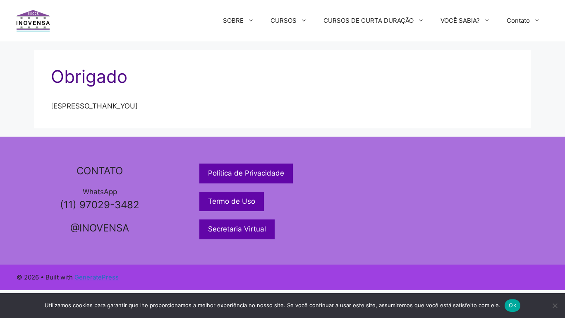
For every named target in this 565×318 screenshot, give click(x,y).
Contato (518, 20)
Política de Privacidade (246, 173)
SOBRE (233, 20)
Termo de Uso (231, 201)
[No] (555, 305)
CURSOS (284, 20)
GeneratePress (96, 277)
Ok (512, 305)
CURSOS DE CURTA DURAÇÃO (368, 20)
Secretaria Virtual (237, 229)
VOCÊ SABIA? (460, 20)
